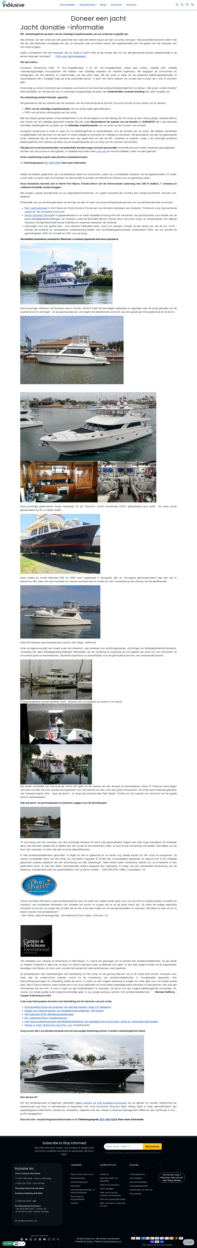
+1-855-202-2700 (23, 1183)
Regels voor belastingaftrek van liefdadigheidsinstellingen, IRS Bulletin (64, 1010)
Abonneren (152, 1146)
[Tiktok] (35, 1239)
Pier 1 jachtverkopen (36, 208)
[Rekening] (182, 5)
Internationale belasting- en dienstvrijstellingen (83, 1191)
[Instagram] (31, 1239)
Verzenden (75, 1186)
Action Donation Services (39, 215)
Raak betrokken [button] (87, 4)
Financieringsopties (79, 1182)
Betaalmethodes (78, 1178)
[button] (177, 5)
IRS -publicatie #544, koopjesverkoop (46, 1017)
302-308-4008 (52, 162)
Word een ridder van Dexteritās (109, 1179)
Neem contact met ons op (82, 1174)
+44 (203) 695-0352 (24, 1209)
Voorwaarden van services (141, 1190)
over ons (101, 151)
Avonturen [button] (116, 4)
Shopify (89, 1241)
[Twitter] (26, 1239)
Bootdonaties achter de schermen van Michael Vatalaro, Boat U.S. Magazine (68, 1007)
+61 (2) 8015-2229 (23, 1211)
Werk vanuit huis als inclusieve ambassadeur (110, 1193)
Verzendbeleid (135, 1178)
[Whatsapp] (49, 1239)
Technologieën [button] (67, 4)
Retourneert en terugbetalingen (78, 1197)
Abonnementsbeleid (138, 1182)
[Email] (53, 1239)
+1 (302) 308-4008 (23, 1178)
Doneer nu (104, 1174)
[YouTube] (44, 1239)
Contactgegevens (137, 1174)
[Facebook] (21, 1239)
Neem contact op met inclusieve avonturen (100, 1102)
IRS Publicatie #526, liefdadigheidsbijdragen (49, 1014)
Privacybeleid (135, 1193)
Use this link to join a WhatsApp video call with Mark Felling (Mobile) (171, 1177)
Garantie (74, 1203)
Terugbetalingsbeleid (138, 1186)
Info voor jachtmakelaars (71, 56)
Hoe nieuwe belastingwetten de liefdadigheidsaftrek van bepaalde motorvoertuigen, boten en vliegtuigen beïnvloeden (91, 1021)
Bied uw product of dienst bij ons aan (112, 1204)
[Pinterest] (40, 1239)
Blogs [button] (103, 4)
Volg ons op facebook (109, 1185)
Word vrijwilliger (107, 1188)
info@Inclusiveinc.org (27, 1221)
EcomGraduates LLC (113, 1241)
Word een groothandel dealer (113, 1199)
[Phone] (58, 1239)
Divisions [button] (131, 4)
